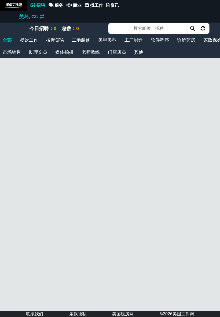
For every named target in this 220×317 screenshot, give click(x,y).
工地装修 (81, 40)
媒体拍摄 (64, 52)
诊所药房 (186, 40)
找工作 (96, 5)
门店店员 (117, 52)
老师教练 (91, 52)
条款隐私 (77, 314)
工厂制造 (133, 40)
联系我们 (34, 314)
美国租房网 (123, 314)
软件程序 (160, 40)
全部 (7, 40)
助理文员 (38, 52)
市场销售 (12, 52)
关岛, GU (29, 16)
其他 (138, 52)
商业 (77, 5)
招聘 (40, 5)
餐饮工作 (29, 40)
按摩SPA (55, 40)
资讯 (114, 5)
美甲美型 (107, 40)
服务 (58, 5)
